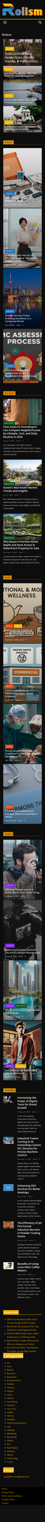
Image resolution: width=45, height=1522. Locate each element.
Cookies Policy (8, 1499)
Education (11, 1377)
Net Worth (20, 1066)
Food (9, 1394)
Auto (9, 1366)
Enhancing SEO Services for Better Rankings (28, 1189)
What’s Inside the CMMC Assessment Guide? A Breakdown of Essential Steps (21, 373)
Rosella (18, 1017)
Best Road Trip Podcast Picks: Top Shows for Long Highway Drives (20, 74)
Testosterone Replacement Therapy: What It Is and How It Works (21, 813)
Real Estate (9, 423)
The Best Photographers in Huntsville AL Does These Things (22, 891)
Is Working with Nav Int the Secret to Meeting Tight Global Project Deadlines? (21, 258)
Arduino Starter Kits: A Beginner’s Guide (17, 199)
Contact (5, 1503)
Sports (10, 1454)
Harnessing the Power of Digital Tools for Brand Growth (27, 1102)
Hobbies (11, 1419)
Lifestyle (9, 885)
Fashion (10, 1384)
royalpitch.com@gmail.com (16, 1476)
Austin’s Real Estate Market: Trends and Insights (20, 489)
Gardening (12, 1401)
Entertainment (14, 1380)
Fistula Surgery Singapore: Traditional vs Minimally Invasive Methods (22, 753)
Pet (8, 1444)
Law (9, 1426)
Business (10, 194)
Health (9, 626)
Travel (10, 1462)
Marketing (11, 1433)
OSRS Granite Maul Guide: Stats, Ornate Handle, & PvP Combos (21, 57)
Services (11, 1451)
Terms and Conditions (11, 1496)
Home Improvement (16, 1423)
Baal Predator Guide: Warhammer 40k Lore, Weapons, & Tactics (22, 128)
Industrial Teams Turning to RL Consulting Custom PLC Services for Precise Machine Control (29, 1147)
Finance (10, 1387)
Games (10, 1398)
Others (10, 1440)
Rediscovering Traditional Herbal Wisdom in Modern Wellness (19, 633)
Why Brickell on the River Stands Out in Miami (22, 1011)
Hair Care (11, 1408)
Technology (12, 1458)
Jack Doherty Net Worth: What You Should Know (21, 1072)
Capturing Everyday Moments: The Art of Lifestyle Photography (22, 951)
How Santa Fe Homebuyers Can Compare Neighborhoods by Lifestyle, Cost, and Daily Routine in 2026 (21, 432)
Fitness (18, 626)
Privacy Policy (7, 1492)
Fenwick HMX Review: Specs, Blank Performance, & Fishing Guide (20, 101)
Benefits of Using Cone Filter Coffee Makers (28, 1267)
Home (4, 1488)
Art (8, 1363)
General (9, 49)
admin (20, 205)
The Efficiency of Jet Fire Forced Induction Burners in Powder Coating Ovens (29, 1229)
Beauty (10, 1370)
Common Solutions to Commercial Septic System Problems (19, 693)
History (10, 1415)
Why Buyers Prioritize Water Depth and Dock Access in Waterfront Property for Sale (21, 545)
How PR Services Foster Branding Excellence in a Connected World (18, 318)
